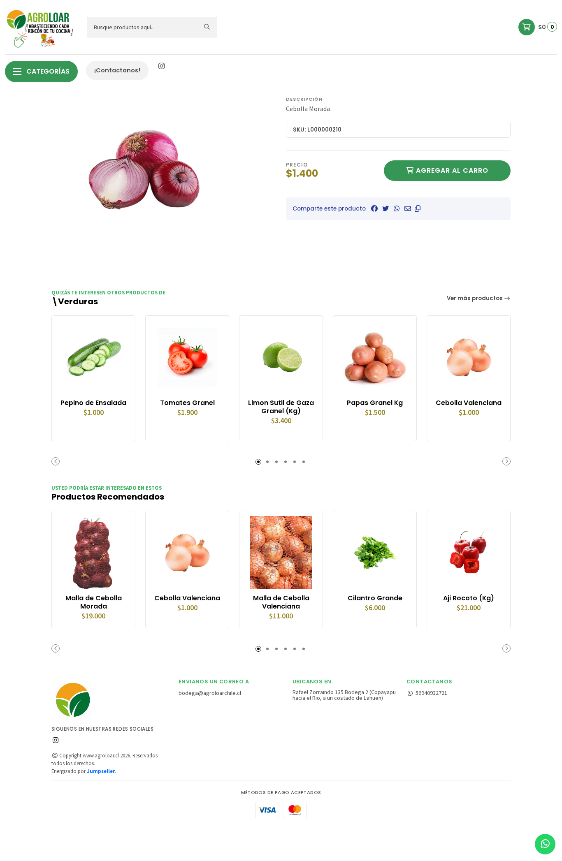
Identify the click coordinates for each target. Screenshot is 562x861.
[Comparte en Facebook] (374, 208)
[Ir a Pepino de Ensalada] (93, 357)
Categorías (47, 71)
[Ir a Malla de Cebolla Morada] (93, 552)
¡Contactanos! (117, 70)
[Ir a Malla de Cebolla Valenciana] (281, 552)
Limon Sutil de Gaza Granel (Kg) (281, 407)
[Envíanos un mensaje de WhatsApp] (545, 844)
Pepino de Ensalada (93, 403)
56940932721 (431, 693)
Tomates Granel (187, 403)
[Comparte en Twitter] (385, 208)
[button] (417, 208)
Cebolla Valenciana (469, 403)
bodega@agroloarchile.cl (210, 693)
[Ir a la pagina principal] (41, 27)
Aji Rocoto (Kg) (468, 598)
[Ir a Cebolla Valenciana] (468, 357)
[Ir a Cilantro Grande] (374, 552)
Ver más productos (475, 298)
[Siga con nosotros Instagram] (161, 66)
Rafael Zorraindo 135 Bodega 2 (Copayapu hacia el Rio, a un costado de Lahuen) (344, 695)
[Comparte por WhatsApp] (396, 208)
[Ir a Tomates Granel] (187, 357)
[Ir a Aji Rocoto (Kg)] (468, 552)
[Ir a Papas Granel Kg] (374, 357)
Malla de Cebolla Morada (93, 602)
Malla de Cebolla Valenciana (281, 602)
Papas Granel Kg (375, 403)
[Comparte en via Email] (408, 208)
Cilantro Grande (375, 598)
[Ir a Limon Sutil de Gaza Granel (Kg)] (281, 357)
